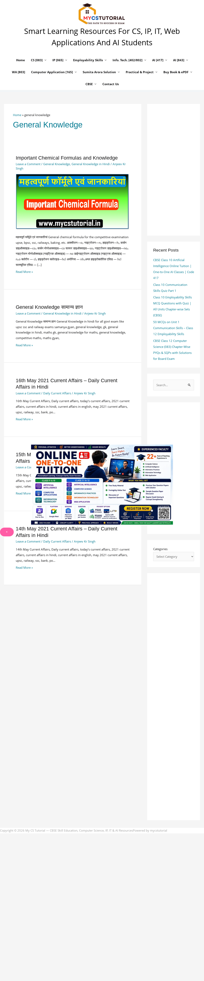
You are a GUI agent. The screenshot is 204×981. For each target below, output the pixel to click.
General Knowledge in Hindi (91, 164)
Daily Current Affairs (57, 393)
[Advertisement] (72, 626)
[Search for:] (173, 385)
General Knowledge (56, 164)
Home (17, 115)
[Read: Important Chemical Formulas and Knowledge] (73, 201)
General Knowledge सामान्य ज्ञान (49, 307)
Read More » (24, 272)
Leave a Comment (28, 164)
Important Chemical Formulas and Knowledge (67, 158)
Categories (160, 549)
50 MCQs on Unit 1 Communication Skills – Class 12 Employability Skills (173, 328)
